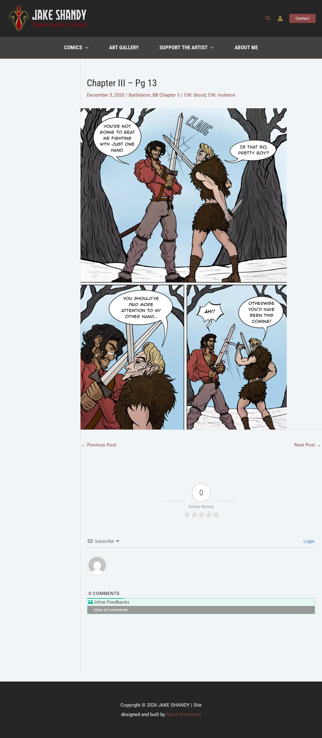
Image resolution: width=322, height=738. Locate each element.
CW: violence (221, 95)
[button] (268, 18)
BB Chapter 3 (166, 95)
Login (308, 541)
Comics (73, 48)
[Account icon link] (280, 18)
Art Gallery (124, 48)
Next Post (307, 445)
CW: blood (195, 95)
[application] (85, 47)
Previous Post (98, 445)
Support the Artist (183, 48)
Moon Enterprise (183, 714)
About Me (246, 48)
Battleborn (139, 95)
